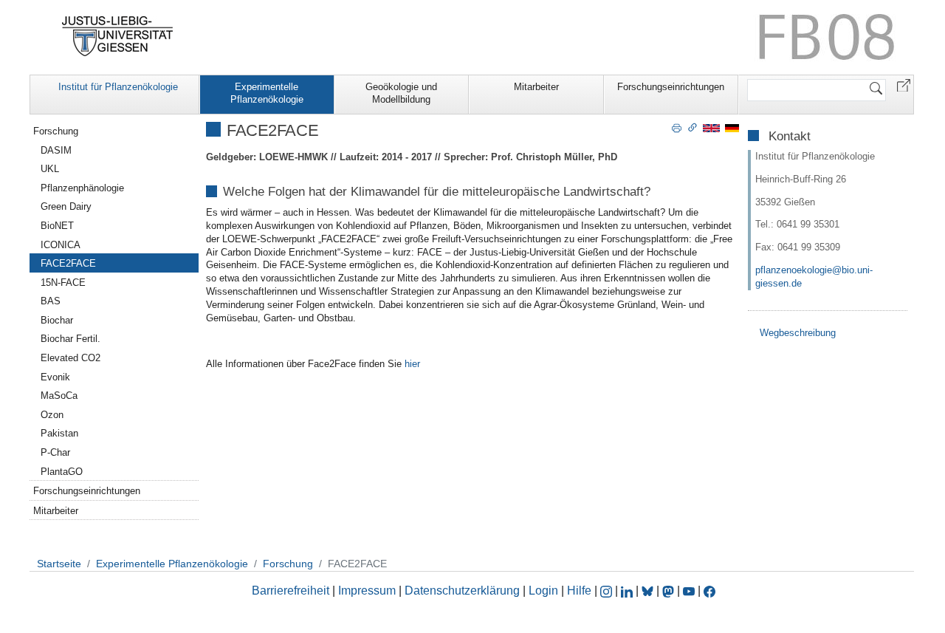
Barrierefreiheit (290, 590)
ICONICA (60, 244)
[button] (903, 84)
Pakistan (59, 433)
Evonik (55, 377)
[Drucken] (676, 127)
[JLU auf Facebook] (709, 590)
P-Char (55, 452)
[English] (711, 127)
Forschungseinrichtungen (670, 86)
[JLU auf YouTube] (689, 590)
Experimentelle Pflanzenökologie (266, 93)
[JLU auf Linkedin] (628, 590)
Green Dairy (66, 206)
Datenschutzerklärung (462, 590)
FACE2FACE (68, 263)
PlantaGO (62, 471)
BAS (51, 301)
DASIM (56, 150)
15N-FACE (63, 282)
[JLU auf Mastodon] (669, 590)
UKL (50, 168)
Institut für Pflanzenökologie (118, 86)
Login (545, 590)
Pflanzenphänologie (82, 188)
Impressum (367, 590)
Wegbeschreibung (798, 332)
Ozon (52, 414)
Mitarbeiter (536, 86)
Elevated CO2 (70, 357)
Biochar (57, 320)
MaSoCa (59, 395)
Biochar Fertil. (70, 338)
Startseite (59, 563)
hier (412, 363)
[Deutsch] (732, 127)
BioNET (57, 225)
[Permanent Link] (692, 127)
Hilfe (579, 590)
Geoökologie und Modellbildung (401, 93)
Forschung (55, 131)
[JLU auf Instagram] (607, 590)
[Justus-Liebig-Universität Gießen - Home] (118, 36)
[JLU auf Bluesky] (649, 590)
